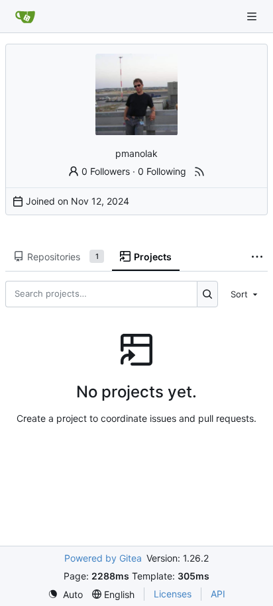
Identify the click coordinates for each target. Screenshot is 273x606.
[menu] (245, 294)
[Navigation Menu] (253, 16)
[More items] (257, 257)
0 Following (162, 171)
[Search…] (208, 294)
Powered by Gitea (103, 558)
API (218, 593)
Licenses (172, 593)
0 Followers (106, 171)
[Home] (25, 16)
